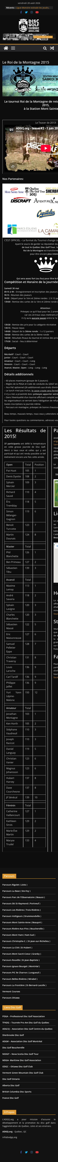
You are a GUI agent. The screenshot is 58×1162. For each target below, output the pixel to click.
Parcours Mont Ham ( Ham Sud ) (18, 934)
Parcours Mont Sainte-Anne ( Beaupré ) (22, 922)
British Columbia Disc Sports (16, 1091)
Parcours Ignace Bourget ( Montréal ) (21, 966)
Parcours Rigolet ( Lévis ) (14, 884)
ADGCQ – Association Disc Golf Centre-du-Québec (27, 1028)
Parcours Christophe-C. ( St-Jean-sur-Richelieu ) (26, 941)
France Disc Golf (10, 1097)
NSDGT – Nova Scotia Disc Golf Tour (20, 1054)
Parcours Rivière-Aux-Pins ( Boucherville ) (23, 928)
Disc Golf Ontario (11, 1079)
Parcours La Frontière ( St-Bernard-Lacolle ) (24, 985)
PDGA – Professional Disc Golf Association (23, 1016)
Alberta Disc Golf (10, 1085)
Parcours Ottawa (10, 997)
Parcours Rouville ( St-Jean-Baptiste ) (20, 960)
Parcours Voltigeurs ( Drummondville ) (21, 916)
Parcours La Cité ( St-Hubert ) (17, 947)
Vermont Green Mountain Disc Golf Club (22, 1072)
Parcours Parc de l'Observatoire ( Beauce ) (23, 897)
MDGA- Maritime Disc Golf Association (21, 1060)
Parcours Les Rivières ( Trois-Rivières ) (21, 909)
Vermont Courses (11, 991)
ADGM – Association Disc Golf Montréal (22, 1041)
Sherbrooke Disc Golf (13, 1035)
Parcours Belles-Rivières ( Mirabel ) (19, 979)
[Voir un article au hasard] (52, 48)
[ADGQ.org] (6, 48)
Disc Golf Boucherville (13, 1047)
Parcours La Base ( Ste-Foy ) (16, 891)
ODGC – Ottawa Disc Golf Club (17, 1066)
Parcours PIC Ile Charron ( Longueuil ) (21, 972)
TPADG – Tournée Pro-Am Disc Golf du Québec (25, 1022)
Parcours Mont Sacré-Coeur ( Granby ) (21, 953)
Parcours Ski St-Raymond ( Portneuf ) (21, 903)
